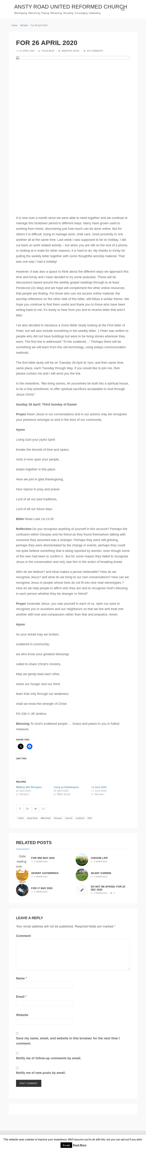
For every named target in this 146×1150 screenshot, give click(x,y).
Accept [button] (66, 1145)
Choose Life (99, 858)
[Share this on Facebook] (20, 808)
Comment (23, 935)
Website (22, 1015)
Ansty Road (32, 818)
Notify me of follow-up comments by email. (48, 1058)
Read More (79, 1145)
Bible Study (46, 818)
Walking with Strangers (29, 787)
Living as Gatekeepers (66, 787)
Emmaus (58, 818)
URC (90, 818)
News (76, 50)
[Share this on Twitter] (35, 808)
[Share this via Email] (43, 808)
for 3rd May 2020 (43, 858)
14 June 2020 (99, 787)
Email (21, 996)
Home (14, 25)
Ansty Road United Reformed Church (70, 7)
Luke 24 (68, 818)
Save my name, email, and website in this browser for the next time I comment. (68, 1041)
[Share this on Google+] (28, 808)
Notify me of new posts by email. (41, 1072)
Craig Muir (47, 50)
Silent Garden (101, 873)
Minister (24, 25)
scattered (80, 818)
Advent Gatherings (44, 873)
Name (21, 978)
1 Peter (20, 818)
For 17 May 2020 (42, 888)
